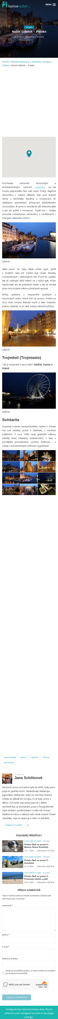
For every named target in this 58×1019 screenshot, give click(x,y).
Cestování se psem (32, 841)
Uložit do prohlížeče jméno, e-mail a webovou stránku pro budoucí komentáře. (30, 972)
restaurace (9, 762)
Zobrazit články (13, 825)
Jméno (6, 934)
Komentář (7, 905)
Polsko (29, 27)
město (23, 757)
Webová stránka (10, 958)
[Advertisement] (29, 103)
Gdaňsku (39, 187)
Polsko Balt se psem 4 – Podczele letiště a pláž (36, 877)
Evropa (46, 61)
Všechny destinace (20, 61)
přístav (46, 757)
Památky (35, 757)
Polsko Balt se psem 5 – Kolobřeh (36, 861)
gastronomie (10, 757)
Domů (5, 61)
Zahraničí (36, 61)
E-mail (5, 946)
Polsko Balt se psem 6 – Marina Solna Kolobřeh (36, 846)
